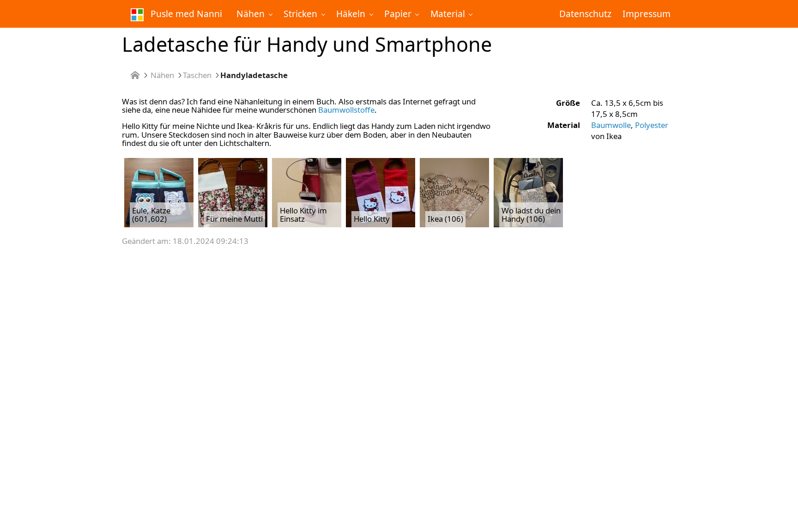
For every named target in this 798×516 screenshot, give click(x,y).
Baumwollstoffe (346, 109)
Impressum (647, 13)
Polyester (651, 125)
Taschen (197, 75)
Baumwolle (611, 125)
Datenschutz (585, 13)
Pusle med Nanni (185, 13)
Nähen (162, 75)
